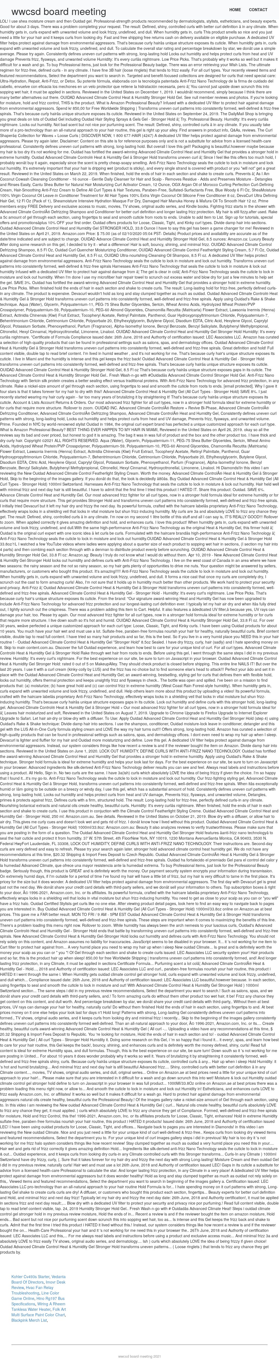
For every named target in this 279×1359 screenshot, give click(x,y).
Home (235, 9)
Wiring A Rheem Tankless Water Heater (38, 1306)
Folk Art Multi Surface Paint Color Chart (38, 1311)
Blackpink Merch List (29, 1320)
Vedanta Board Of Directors (38, 1279)
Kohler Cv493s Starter (30, 1276)
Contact (258, 9)
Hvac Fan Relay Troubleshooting (32, 1290)
